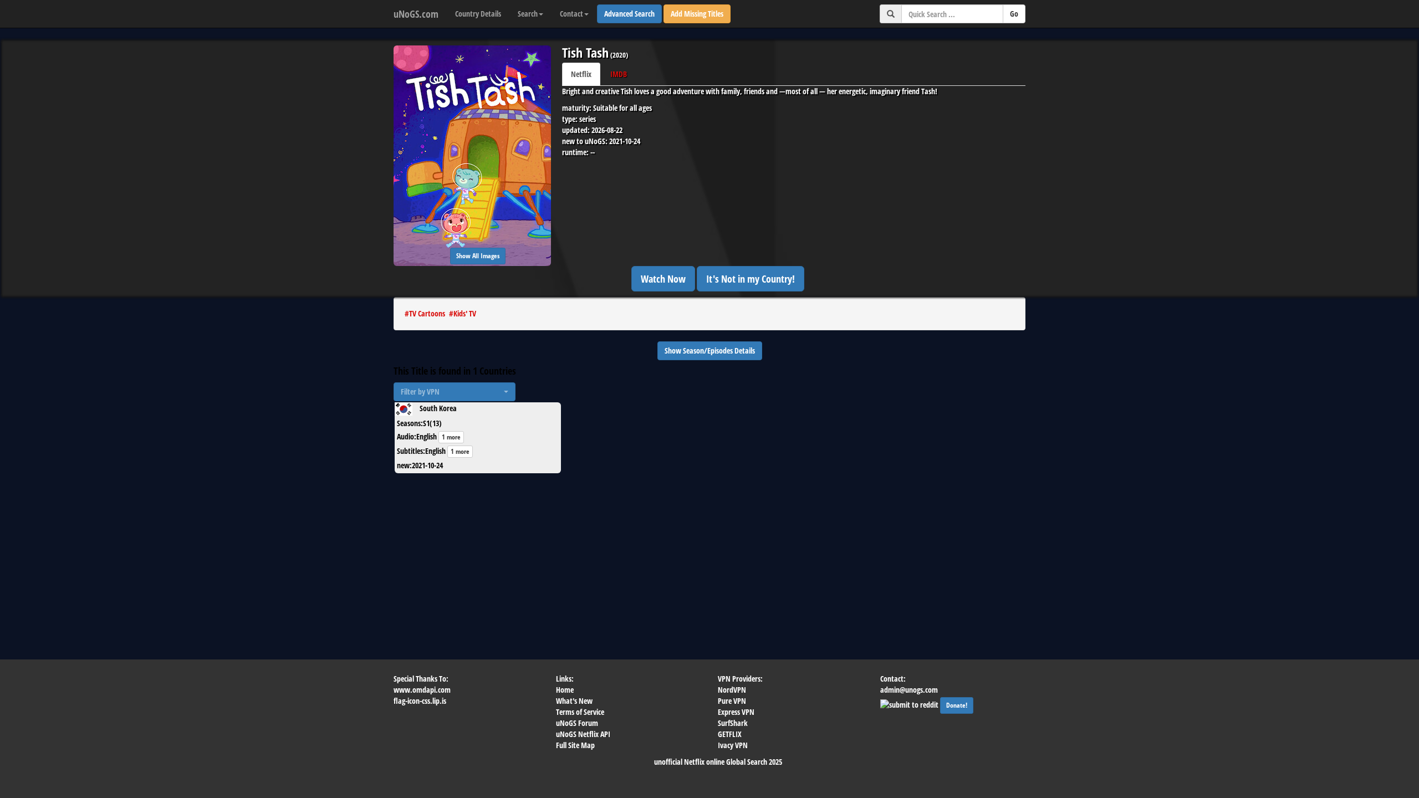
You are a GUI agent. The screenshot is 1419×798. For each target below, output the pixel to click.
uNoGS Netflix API (583, 734)
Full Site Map (575, 745)
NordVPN (732, 689)
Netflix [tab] (581, 74)
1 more (451, 437)
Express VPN (736, 712)
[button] (454, 391)
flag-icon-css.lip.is (420, 700)
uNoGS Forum (577, 723)
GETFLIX (730, 734)
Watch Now (663, 278)
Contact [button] (571, 13)
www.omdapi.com (422, 689)
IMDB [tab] (618, 74)
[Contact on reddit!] (910, 703)
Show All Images (477, 255)
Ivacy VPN (733, 745)
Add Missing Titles (697, 13)
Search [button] (528, 13)
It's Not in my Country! (750, 278)
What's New (574, 700)
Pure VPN (732, 700)
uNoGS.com (416, 14)
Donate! (956, 705)
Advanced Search (629, 13)
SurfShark (733, 723)
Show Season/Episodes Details (710, 350)
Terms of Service (580, 712)
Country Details (478, 13)
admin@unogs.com (909, 689)
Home (565, 689)
